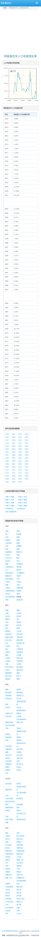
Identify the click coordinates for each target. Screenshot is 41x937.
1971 (20, 473)
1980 (13, 467)
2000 (13, 452)
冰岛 (6, 622)
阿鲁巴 (7, 767)
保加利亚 (8, 634)
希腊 (18, 628)
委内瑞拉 (8, 692)
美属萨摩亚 (9, 807)
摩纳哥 (7, 679)
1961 (7, 482)
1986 (26, 461)
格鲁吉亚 (8, 576)
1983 (20, 464)
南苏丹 (19, 893)
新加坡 (19, 534)
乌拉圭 (19, 707)
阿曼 (6, 585)
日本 (6, 537)
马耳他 (7, 646)
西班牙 (19, 616)
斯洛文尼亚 (9, 637)
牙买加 (7, 707)
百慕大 (19, 728)
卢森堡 (19, 655)
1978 (26, 467)
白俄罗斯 (20, 649)
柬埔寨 (19, 546)
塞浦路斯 (8, 673)
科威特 (19, 591)
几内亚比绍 (9, 902)
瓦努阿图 (20, 804)
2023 (20, 434)
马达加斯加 (9, 887)
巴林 (6, 600)
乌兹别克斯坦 (10, 591)
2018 (26, 437)
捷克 (6, 625)
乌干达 (19, 914)
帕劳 (18, 807)
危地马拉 (20, 758)
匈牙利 (19, 625)
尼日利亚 (20, 863)
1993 (7, 458)
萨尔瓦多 (20, 764)
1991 (20, 458)
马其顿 (7, 658)
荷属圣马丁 (20, 695)
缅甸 (18, 549)
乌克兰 (7, 670)
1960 (13, 482)
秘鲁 (6, 752)
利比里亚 (8, 845)
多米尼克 (8, 716)
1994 (26, 455)
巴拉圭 (19, 698)
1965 (7, 479)
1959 (20, 482)
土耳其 (19, 631)
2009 (7, 446)
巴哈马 (19, 770)
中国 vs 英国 (9, 503)
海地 (6, 740)
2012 (13, 443)
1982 (26, 464)
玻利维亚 (20, 692)
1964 (13, 479)
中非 (6, 905)
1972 (13, 473)
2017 (7, 440)
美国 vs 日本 (9, 500)
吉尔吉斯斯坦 (10, 597)
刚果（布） (9, 878)
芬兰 (6, 643)
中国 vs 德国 (22, 500)
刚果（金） (20, 860)
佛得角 (19, 842)
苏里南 (19, 752)
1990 (26, 458)
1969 (7, 476)
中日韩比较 (9, 509)
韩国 (18, 540)
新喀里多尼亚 (21, 819)
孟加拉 (7, 561)
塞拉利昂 (20, 854)
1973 (7, 473)
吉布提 (7, 857)
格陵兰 (19, 737)
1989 (7, 461)
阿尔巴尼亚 (9, 667)
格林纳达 (8, 737)
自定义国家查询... (11, 512)
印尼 (6, 546)
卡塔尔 (7, 588)
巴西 (18, 761)
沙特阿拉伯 (9, 567)
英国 (6, 610)
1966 (26, 476)
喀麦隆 (19, 866)
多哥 (6, 866)
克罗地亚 (20, 637)
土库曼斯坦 (20, 573)
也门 (6, 570)
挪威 (6, 655)
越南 (18, 543)
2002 (26, 449)
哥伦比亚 (8, 755)
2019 (20, 437)
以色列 (7, 582)
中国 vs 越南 (9, 506)
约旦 (18, 561)
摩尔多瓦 (20, 658)
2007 (20, 446)
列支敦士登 (20, 643)
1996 (13, 455)
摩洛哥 (7, 869)
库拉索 (7, 758)
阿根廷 (7, 770)
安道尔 (7, 652)
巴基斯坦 (8, 552)
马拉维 (7, 911)
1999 (20, 452)
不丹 (18, 579)
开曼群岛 (8, 764)
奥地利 (19, 622)
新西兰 (19, 784)
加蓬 (18, 908)
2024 (13, 434)
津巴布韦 (20, 875)
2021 (7, 437)
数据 (5, 8)
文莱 (18, 585)
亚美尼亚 (20, 600)
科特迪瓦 (8, 899)
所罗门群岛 (9, 819)
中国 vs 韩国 (22, 506)
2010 (26, 443)
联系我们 (15, 931)
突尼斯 (19, 896)
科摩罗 (7, 884)
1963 (20, 479)
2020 (13, 437)
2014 (26, 440)
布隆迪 (7, 872)
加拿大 (19, 689)
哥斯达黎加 (9, 722)
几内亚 (19, 857)
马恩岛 (19, 664)
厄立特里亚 (9, 908)
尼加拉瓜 (8, 698)
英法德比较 (21, 509)
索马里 (19, 905)
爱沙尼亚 (8, 676)
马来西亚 (8, 543)
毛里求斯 (20, 845)
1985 (7, 464)
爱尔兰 (19, 676)
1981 (7, 467)
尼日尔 (7, 839)
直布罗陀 (20, 640)
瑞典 (18, 679)
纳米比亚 (20, 839)
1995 (20, 455)
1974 (26, 470)
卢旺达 (7, 890)
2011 (20, 443)
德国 (18, 610)
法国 (6, 613)
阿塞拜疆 (20, 588)
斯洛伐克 (20, 670)
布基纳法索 (20, 851)
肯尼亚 (7, 896)
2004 (13, 449)
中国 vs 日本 (22, 497)
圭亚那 (19, 716)
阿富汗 (19, 576)
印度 (18, 555)
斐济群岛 (20, 798)
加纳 (6, 842)
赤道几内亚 (20, 899)
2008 (13, 446)
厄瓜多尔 (20, 755)
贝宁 (6, 863)
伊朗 (18, 594)
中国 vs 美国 (9, 497)
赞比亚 (19, 890)
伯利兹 (7, 734)
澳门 (6, 534)
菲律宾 (7, 540)
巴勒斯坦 (20, 564)
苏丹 (6, 914)
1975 (20, 470)
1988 (13, 461)
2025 (7, 434)
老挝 (6, 549)
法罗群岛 (20, 661)
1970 (26, 473)
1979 (20, 467)
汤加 (6, 816)
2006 (26, 446)
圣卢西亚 (8, 746)
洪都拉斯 (8, 749)
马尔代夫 (8, 558)
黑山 (6, 649)
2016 (13, 440)
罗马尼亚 (20, 634)
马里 (18, 911)
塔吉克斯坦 (9, 579)
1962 (26, 479)
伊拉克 (7, 594)
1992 (13, 458)
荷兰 (18, 646)
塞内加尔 (20, 887)
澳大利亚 (8, 784)
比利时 (19, 613)
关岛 (6, 796)
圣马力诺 (8, 640)
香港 (18, 531)
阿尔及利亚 (20, 836)
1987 (20, 461)
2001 (7, 452)
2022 (26, 434)
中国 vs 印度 (22, 503)
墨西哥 (19, 740)
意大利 (7, 616)
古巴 (6, 773)
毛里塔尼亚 (9, 854)
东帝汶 (19, 582)
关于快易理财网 (7, 931)
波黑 (18, 673)
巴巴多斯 (8, 761)
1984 (13, 464)
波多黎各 (8, 695)
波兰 (6, 628)
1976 (13, 470)
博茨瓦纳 (8, 851)
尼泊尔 (7, 555)
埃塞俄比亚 (20, 878)
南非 (6, 833)
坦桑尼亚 (20, 848)
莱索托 (19, 872)
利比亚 (7, 848)
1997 (7, 455)
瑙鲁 (6, 822)
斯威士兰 (20, 902)
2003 (20, 449)
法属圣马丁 (9, 713)
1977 (7, 470)
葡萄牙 (7, 619)
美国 (6, 689)
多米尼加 (20, 749)
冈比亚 (7, 893)
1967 (20, 476)
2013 (7, 443)
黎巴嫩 (19, 567)
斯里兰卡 (20, 552)
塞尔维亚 (20, 667)
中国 (6, 531)
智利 (6, 704)
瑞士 (18, 619)
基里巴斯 (8, 790)
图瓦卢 (19, 810)
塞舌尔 (7, 860)
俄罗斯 (7, 631)
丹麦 (6, 664)
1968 (13, 476)
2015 (20, 440)
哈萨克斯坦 (9, 573)
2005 (7, 449)
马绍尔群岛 (9, 798)
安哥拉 (7, 836)
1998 (26, 452)
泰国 (18, 537)
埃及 (18, 833)
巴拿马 (19, 767)
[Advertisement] (20, 31)
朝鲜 (6, 564)
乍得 (18, 869)
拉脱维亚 (20, 652)
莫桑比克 (8, 875)
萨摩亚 (7, 810)
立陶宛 (7, 661)
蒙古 (18, 558)
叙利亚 (19, 570)
